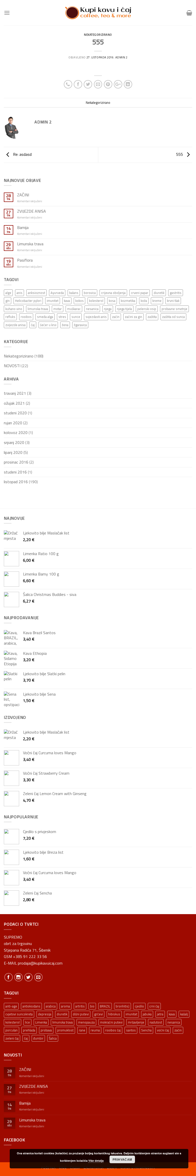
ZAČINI (23, 195)
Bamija (23, 227)
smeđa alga (45, 316)
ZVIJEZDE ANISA (31, 211)
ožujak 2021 (14, 403)
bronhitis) (122, 1006)
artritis (80, 1006)
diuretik (159, 292)
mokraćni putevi (111, 1022)
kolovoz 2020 (16, 432)
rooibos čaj (113, 1030)
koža (144, 300)
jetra (160, 1014)
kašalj (184, 1014)
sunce (75, 316)
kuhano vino (13, 308)
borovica (90, 292)
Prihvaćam (122, 1159)
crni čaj (154, 1006)
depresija (44, 1014)
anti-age (11, 1006)
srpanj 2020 (14, 442)
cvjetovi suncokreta (19, 1014)
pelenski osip (146, 308)
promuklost (65, 1030)
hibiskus (114, 1014)
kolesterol (96, 300)
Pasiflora (25, 260)
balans (73, 292)
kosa (112, 300)
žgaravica (80, 324)
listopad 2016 (16, 482)
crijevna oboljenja (113, 292)
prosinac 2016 (16, 462)
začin (115, 316)
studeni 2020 (15, 413)
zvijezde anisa (15, 324)
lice (27, 1022)
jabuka (147, 1014)
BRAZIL (105, 1006)
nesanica (92, 308)
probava (46, 1030)
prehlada (29, 1030)
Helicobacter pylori (28, 300)
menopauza (86, 1022)
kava (67, 300)
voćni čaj (163, 1030)
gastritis (175, 292)
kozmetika (128, 300)
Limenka (41, 1022)
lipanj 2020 (13, 452)
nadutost (156, 1022)
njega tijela (124, 308)
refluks (10, 316)
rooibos (26, 316)
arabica (51, 1006)
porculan (11, 1030)
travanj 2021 (15, 393)
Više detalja (96, 1160)
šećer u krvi (48, 324)
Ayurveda (57, 292)
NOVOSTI (12, 366)
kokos (79, 300)
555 (180, 154)
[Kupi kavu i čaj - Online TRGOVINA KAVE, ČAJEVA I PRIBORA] (98, 12)
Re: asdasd (22, 154)
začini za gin (133, 316)
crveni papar (139, 292)
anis (19, 292)
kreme (157, 300)
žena (65, 324)
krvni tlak (173, 300)
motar (57, 308)
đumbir (38, 1038)
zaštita (152, 316)
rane (82, 1030)
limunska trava (38, 308)
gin (7, 300)
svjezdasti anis (96, 316)
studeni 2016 (15, 472)
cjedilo (139, 1006)
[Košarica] (189, 12)
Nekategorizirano (98, 34)
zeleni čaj (12, 1038)
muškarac (74, 308)
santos (131, 1030)
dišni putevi (81, 1014)
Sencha (146, 1030)
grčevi (98, 1014)
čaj (33, 324)
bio (92, 1006)
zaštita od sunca (173, 316)
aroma (65, 1006)
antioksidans (31, 1006)
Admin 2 (121, 57)
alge (8, 292)
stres (62, 316)
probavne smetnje (174, 308)
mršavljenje (136, 1022)
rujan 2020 (13, 423)
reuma (95, 1030)
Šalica (53, 1038)
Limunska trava (30, 243)
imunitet (52, 300)
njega (108, 308)
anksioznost (36, 292)
